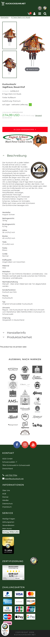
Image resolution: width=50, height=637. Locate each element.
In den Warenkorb (24, 130)
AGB (4, 494)
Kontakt (8, 453)
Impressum (7, 507)
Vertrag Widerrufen (11, 532)
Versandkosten (8, 525)
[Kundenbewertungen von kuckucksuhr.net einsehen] (13, 573)
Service (7, 513)
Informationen (13, 485)
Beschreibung (17, 155)
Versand (38, 115)
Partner (5, 497)
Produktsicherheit (19, 337)
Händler (5, 500)
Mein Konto (7, 529)
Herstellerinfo (16, 332)
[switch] (5, 633)
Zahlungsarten (8, 522)
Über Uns (6, 490)
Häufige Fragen (8, 519)
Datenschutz (7, 504)
